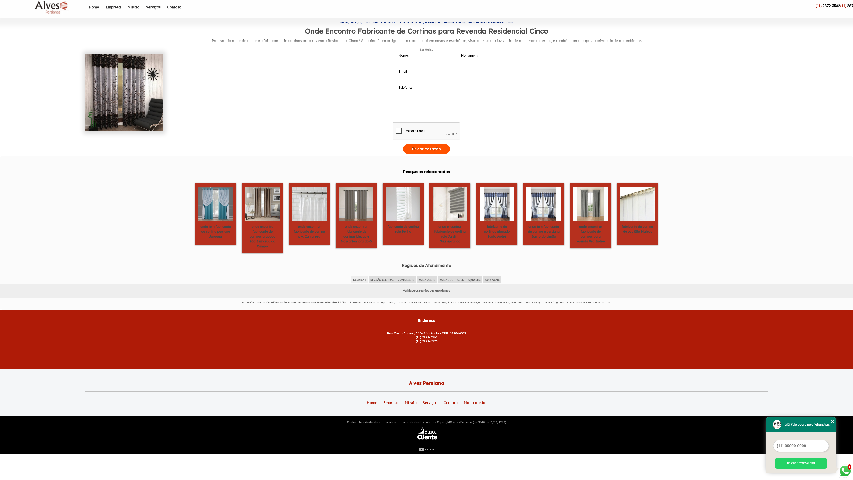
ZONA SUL (446, 280)
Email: (403, 72)
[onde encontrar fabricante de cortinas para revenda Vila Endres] (590, 203)
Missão (133, 7)
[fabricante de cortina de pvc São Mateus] (637, 203)
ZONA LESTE (406, 280)
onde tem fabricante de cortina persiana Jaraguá (215, 231)
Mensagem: (470, 56)
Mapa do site (475, 402)
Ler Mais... (426, 49)
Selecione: (360, 280)
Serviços (153, 7)
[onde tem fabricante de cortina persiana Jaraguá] (215, 203)
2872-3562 (831, 6)
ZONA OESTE (427, 280)
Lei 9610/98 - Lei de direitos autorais (589, 302)
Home (94, 7)
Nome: (404, 56)
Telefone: (406, 88)
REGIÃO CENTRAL (382, 280)
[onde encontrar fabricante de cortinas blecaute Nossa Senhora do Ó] (356, 203)
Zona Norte (492, 280)
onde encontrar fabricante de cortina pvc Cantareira (309, 231)
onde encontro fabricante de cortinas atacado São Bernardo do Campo (262, 236)
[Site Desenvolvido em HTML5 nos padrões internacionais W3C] (426, 449)
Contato (174, 7)
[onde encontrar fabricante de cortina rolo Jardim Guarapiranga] (450, 203)
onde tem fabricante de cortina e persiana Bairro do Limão (544, 231)
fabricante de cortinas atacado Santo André (497, 231)
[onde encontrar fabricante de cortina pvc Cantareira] (309, 203)
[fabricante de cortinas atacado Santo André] (497, 203)
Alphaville (474, 280)
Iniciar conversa (801, 463)
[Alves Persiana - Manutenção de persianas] (59, 9)
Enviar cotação (426, 149)
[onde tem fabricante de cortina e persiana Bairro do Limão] (544, 203)
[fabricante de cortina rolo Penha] (403, 203)
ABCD (460, 280)
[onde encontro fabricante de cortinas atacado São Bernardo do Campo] (262, 203)
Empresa (113, 7)
